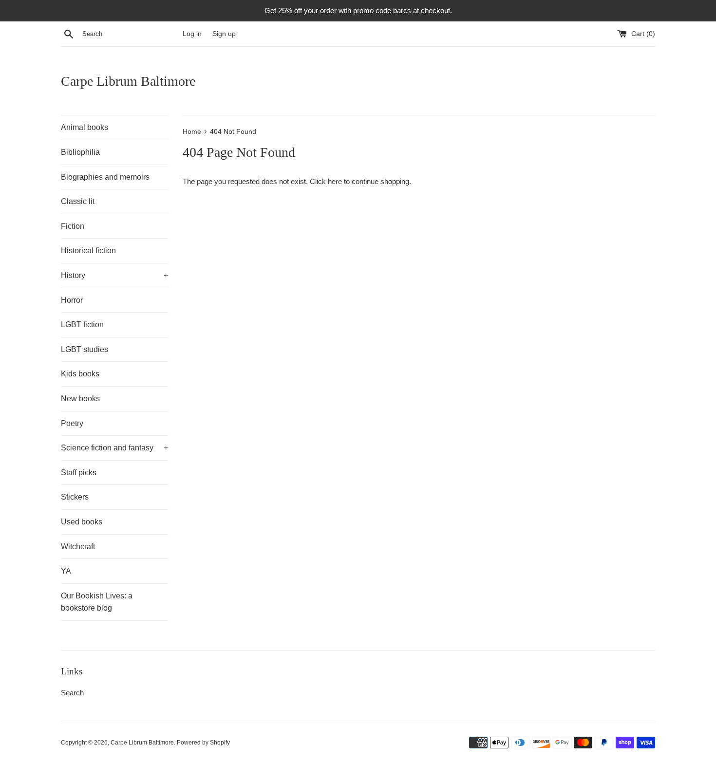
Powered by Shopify (203, 742)
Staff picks (78, 472)
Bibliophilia (80, 152)
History (114, 275)
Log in (192, 33)
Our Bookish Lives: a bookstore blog (96, 602)
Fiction (72, 226)
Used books (81, 522)
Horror (72, 300)
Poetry (72, 423)
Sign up (224, 33)
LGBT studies (84, 349)
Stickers (75, 497)
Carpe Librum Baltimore (128, 81)
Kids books (80, 374)
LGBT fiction (82, 324)
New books (80, 398)
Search (72, 693)
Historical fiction (88, 250)
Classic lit (77, 201)
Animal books (84, 127)
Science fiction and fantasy (114, 448)
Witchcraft (78, 546)
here (335, 181)
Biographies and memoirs (105, 177)
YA (66, 571)
